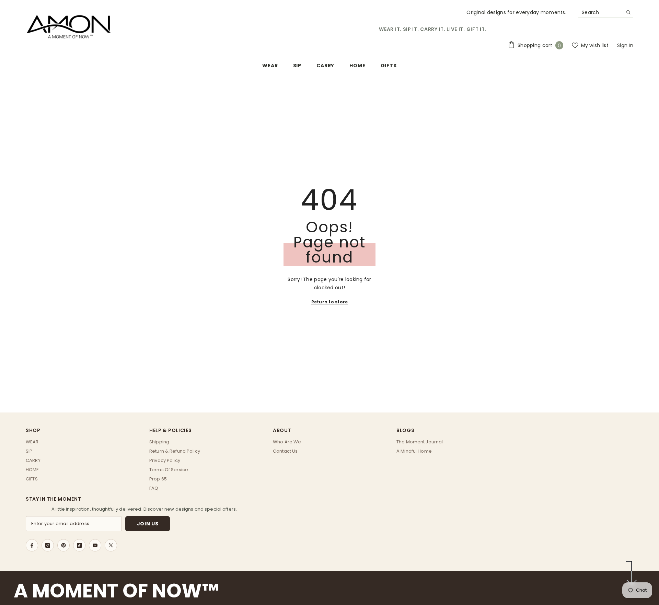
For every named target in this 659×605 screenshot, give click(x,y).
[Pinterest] (63, 545)
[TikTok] (79, 545)
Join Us (148, 523)
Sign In (625, 45)
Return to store (329, 302)
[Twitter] (111, 545)
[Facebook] (32, 545)
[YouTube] (95, 545)
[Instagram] (48, 545)
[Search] (605, 12)
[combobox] (600, 12)
